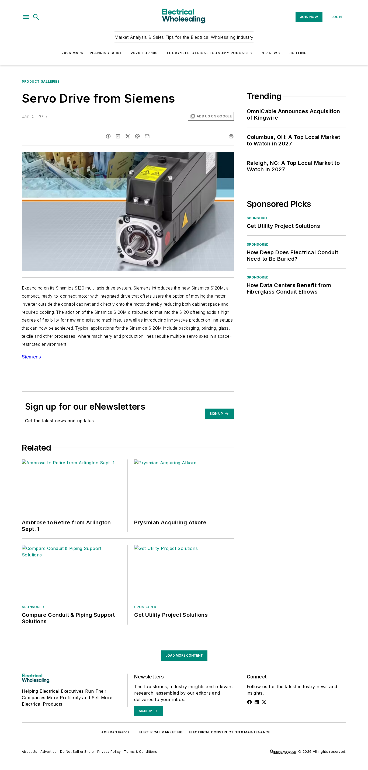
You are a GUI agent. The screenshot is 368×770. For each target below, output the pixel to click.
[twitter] (127, 136)
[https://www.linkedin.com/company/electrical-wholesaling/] (256, 702)
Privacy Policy (109, 752)
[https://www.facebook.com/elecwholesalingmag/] (249, 702)
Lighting (298, 53)
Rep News (270, 53)
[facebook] (108, 136)
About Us (29, 752)
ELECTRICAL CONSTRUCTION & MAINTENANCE (229, 732)
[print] (231, 136)
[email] (147, 136)
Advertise (48, 752)
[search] (36, 17)
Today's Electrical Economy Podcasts (209, 53)
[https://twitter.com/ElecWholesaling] (264, 702)
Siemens (31, 357)
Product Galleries (41, 81)
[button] (26, 17)
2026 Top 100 (144, 53)
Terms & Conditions (140, 752)
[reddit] (137, 136)
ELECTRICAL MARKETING (160, 732)
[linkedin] (118, 136)
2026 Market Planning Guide (91, 53)
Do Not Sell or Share (77, 752)
